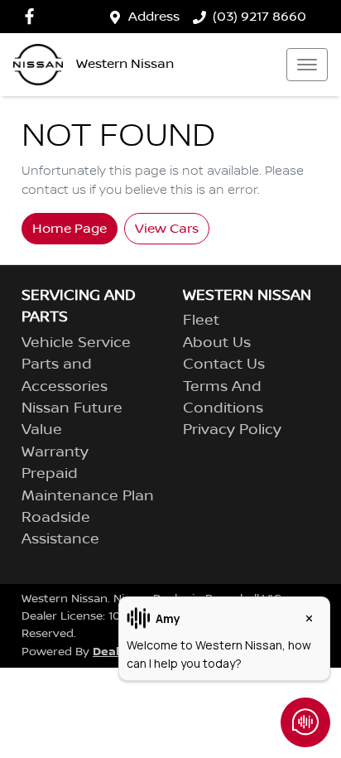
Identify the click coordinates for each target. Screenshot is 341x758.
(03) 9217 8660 (259, 16)
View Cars (167, 228)
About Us (217, 343)
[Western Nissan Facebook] (33, 16)
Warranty (55, 452)
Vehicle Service (76, 343)
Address (154, 16)
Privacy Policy (232, 430)
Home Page (69, 228)
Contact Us (224, 364)
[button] (307, 64)
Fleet (201, 320)
